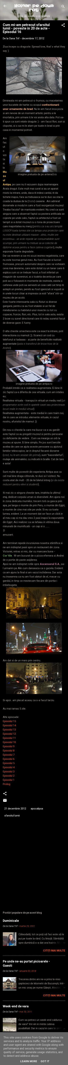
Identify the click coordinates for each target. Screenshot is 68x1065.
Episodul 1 (8, 780)
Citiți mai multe (54, 950)
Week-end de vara (16, 1006)
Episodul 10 (9, 742)
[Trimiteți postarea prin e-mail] (5, 801)
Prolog (6, 784)
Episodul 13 (9, 729)
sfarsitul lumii (12, 815)
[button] (63, 25)
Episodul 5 (8, 763)
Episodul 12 (9, 733)
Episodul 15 (9, 721)
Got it (45, 1061)
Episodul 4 (8, 767)
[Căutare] (63, 7)
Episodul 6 (8, 759)
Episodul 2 (8, 775)
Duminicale (11, 920)
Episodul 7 (8, 754)
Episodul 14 (9, 725)
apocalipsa (37, 808)
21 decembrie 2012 (15, 808)
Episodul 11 (9, 738)
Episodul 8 (8, 750)
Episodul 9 (8, 746)
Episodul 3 (8, 771)
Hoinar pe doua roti (34, 8)
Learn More (28, 1061)
